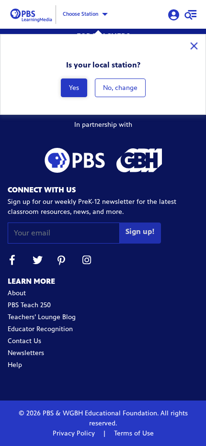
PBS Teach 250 (29, 305)
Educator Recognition (40, 329)
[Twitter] (37, 261)
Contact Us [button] (24, 341)
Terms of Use (133, 433)
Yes (74, 88)
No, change (120, 88)
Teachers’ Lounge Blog (42, 317)
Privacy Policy (75, 433)
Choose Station (80, 14)
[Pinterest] (62, 261)
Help (15, 365)
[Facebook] (12, 261)
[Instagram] (87, 261)
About (17, 293)
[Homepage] (33, 13)
